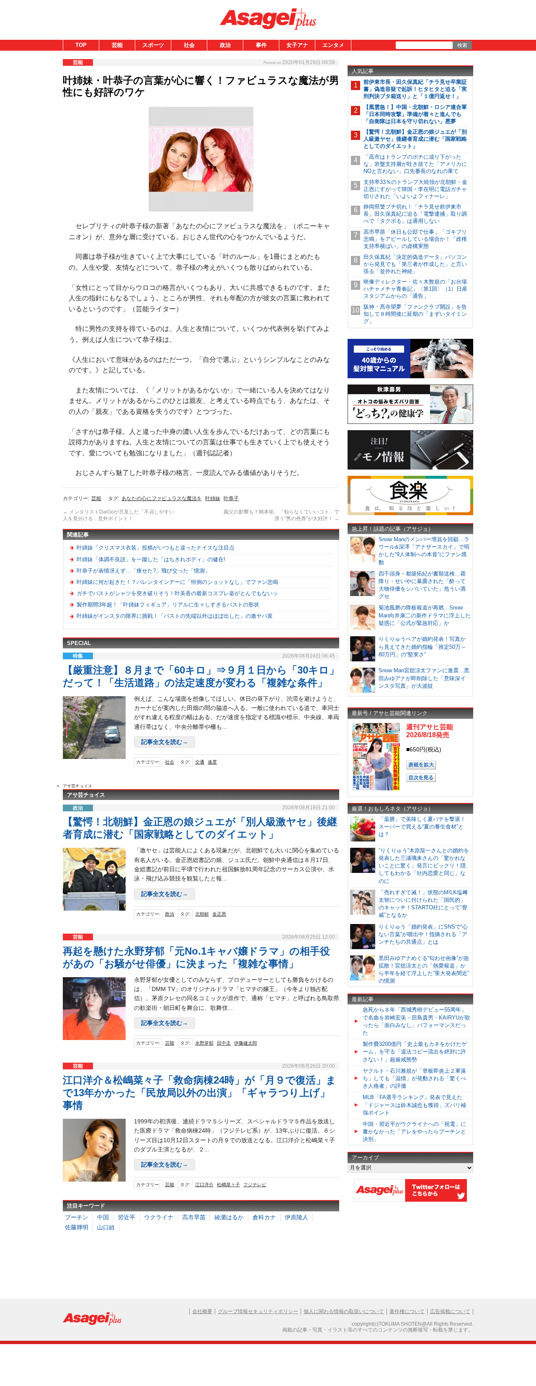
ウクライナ (158, 1217)
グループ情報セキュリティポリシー (258, 1311)
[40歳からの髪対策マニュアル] (410, 376)
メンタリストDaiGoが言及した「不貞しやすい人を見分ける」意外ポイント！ (118, 515)
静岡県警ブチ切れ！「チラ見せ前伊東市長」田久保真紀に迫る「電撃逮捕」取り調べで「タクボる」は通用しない (415, 214)
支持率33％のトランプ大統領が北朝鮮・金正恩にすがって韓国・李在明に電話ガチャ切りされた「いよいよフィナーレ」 (415, 189)
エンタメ (333, 45)
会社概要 (202, 1311)
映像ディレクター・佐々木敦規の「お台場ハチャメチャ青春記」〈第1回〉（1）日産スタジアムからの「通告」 (415, 289)
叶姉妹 (212, 498)
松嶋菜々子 (228, 1184)
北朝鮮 (202, 913)
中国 (103, 1217)
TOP (81, 45)
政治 (225, 45)
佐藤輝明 (76, 1227)
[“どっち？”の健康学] (410, 422)
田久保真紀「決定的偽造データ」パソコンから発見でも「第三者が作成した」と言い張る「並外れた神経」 (415, 264)
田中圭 (224, 1042)
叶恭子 (231, 498)
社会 (189, 45)
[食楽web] (410, 513)
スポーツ (153, 45)
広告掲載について (450, 1311)
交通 (199, 761)
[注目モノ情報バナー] (410, 468)
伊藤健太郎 (245, 1042)
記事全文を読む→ (164, 741)
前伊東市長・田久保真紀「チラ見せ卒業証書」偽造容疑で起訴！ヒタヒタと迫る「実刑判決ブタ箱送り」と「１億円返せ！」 (415, 89)
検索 (462, 45)
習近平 (126, 1217)
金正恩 (219, 913)
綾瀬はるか (229, 1217)
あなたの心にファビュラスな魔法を (161, 498)
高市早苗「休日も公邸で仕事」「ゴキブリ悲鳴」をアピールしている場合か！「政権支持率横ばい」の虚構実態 (415, 239)
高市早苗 (194, 1217)
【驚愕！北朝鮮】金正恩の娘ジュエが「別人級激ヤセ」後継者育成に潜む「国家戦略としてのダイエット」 (415, 139)
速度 (212, 761)
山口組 (106, 1227)
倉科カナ (264, 1217)
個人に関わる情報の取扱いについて (344, 1311)
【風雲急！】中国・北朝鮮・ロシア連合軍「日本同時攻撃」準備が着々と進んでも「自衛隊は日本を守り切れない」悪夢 (415, 114)
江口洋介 (204, 1184)
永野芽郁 (204, 1042)
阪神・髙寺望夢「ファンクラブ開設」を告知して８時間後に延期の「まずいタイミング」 (415, 314)
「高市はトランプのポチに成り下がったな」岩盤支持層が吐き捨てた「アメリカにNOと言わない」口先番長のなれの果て (415, 164)
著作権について (407, 1311)
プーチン (76, 1217)
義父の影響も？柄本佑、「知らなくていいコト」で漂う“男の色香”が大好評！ (281, 515)
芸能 (117, 45)
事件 (261, 45)
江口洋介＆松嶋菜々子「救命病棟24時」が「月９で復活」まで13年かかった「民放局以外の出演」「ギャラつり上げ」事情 (199, 1092)
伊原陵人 (296, 1217)
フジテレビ (254, 1184)
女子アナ (297, 45)
